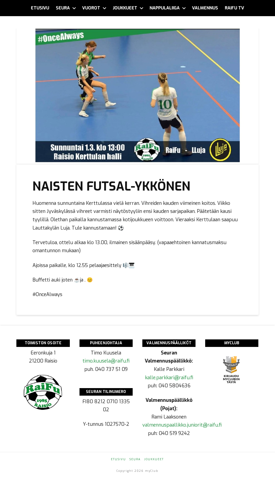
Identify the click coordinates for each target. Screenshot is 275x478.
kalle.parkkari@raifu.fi (169, 377)
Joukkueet (154, 459)
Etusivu (118, 459)
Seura (135, 459)
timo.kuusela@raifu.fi (105, 361)
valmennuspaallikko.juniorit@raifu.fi (182, 425)
